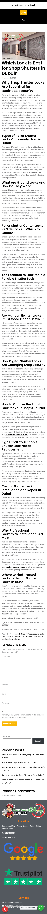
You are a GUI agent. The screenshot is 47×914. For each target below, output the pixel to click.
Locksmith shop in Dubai (16, 434)
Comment (7, 656)
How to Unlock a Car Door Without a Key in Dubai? (23, 775)
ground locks (38, 634)
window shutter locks (11, 639)
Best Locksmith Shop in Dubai (19, 634)
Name (5, 685)
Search (6, 736)
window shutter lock (34, 636)
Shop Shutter (7, 636)
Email (5, 694)
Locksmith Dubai (23, 5)
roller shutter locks (16, 567)
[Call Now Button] (5, 909)
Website (5, 703)
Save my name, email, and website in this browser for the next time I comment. (23, 716)
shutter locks (19, 636)
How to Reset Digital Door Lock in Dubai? (19, 762)
